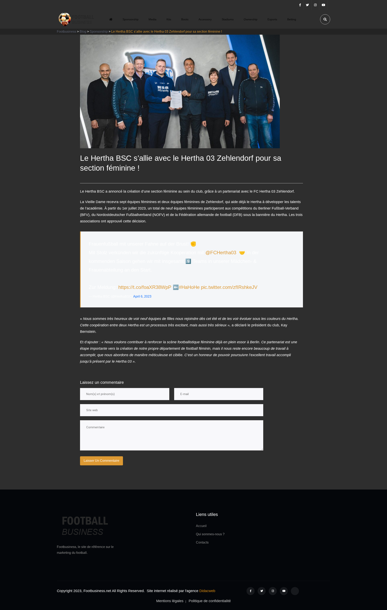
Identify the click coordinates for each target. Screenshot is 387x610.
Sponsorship (130, 19)
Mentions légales (169, 601)
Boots (184, 19)
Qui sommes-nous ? (210, 534)
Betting (291, 19)
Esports (272, 19)
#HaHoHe (189, 287)
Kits (168, 19)
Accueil (201, 526)
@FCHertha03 (220, 252)
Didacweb (207, 591)
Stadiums (228, 19)
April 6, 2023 (142, 296)
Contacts (202, 542)
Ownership (250, 19)
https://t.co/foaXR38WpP (144, 287)
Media (152, 19)
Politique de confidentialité (210, 601)
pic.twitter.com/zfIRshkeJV (229, 287)
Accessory (205, 19)
